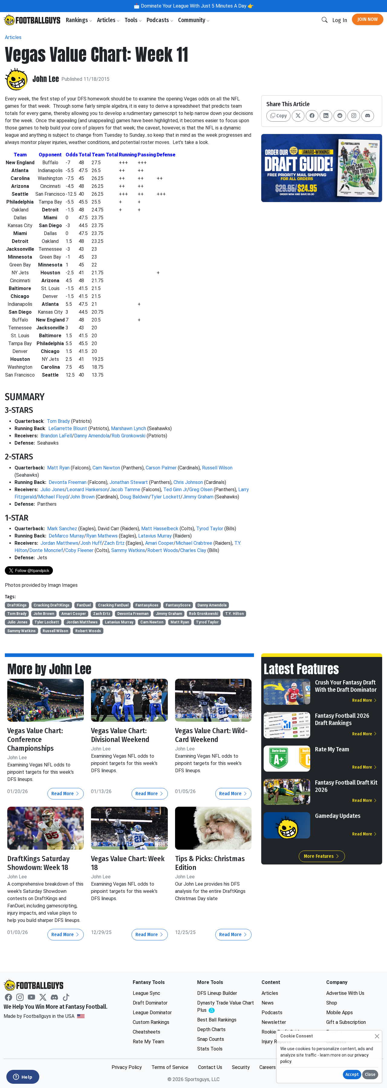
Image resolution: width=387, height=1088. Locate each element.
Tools (132, 20)
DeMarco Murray (66, 536)
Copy (281, 116)
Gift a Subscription (346, 1022)
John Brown (82, 497)
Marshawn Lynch (128, 428)
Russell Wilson (217, 468)
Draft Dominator (150, 1003)
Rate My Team (332, 749)
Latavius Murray (155, 536)
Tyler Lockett (165, 497)
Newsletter (274, 1022)
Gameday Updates (337, 815)
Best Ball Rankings (216, 1020)
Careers (267, 1067)
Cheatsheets (146, 1032)
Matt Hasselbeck (159, 528)
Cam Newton (106, 468)
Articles (107, 20)
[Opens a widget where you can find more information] (22, 1077)
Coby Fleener (79, 550)
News (268, 1003)
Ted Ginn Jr (175, 489)
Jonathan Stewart (128, 482)
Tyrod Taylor (209, 528)
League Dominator (152, 1012)
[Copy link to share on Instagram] (353, 116)
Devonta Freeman (67, 482)
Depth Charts (211, 1029)
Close (370, 1074)
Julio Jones (53, 489)
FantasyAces (146, 605)
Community (192, 20)
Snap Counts (210, 1039)
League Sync (146, 993)
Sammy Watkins (128, 550)
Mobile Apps (339, 1012)
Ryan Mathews (102, 536)
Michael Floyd (53, 497)
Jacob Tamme (125, 489)
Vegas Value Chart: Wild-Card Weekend (211, 735)
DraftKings (17, 605)
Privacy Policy (127, 1067)
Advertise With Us (345, 993)
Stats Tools (210, 1049)
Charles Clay (193, 550)
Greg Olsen (201, 489)
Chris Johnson (188, 482)
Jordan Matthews (59, 543)
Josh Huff (91, 543)
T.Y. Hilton (234, 614)
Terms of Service (169, 1067)
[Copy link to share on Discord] (367, 116)
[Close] (377, 1036)
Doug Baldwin (134, 497)
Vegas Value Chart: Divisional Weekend (120, 735)
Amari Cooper (159, 543)
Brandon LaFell (56, 436)
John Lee (45, 79)
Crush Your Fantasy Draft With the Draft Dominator (346, 686)
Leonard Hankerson (87, 489)
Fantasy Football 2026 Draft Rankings (342, 719)
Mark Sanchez (62, 528)
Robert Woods (162, 550)
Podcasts (158, 20)
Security (241, 1067)
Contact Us (210, 1067)
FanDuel (84, 605)
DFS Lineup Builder (217, 993)
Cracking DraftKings (52, 605)
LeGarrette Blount (67, 428)
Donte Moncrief (46, 550)
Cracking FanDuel (113, 605)
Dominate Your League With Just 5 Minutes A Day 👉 (197, 6)
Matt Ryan (58, 468)
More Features (319, 856)
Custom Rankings (151, 1022)
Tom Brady (58, 421)
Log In (339, 20)
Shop (331, 1003)
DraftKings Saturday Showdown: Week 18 (38, 863)
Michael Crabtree (194, 543)
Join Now (368, 19)
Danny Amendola (91, 436)
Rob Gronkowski (128, 436)
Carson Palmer (161, 468)
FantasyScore (178, 605)
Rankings (77, 20)
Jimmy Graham (198, 497)
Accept (352, 1074)
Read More (63, 793)
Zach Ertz (114, 543)
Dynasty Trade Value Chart (225, 1007)
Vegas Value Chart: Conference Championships (35, 740)
